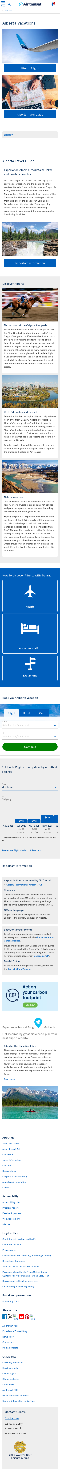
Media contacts (10, 1347)
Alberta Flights (30, 68)
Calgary (8, 134)
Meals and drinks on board (15, 1395)
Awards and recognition (14, 1181)
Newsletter (8, 1336)
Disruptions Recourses (13, 1260)
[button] (11, 713)
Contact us (7, 1342)
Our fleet (7, 1165)
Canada (8, 10)
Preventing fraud (10, 1301)
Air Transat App (10, 1325)
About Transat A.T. (11, 1148)
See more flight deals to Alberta (20, 850)
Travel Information (11, 1159)
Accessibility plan (11, 1202)
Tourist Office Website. (19, 968)
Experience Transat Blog (14, 1331)
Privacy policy (9, 1250)
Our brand (7, 1154)
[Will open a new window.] (4, 1317)
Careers (6, 1187)
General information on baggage (18, 1400)
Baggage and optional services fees (20, 1281)
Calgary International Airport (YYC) (24, 884)
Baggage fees (9, 1170)
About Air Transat (11, 1143)
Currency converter (12, 1362)
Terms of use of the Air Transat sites (20, 1266)
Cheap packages (10, 1378)
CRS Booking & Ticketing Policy (18, 1286)
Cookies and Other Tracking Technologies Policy (26, 1255)
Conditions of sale (11, 1244)
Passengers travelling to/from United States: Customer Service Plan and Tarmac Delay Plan (25, 1273)
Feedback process (11, 1213)
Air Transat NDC (10, 1389)
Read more (9, 1079)
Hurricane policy (11, 1367)
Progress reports (10, 1207)
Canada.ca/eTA (41, 955)
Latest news (8, 1384)
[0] (8, 815)
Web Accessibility (11, 1218)
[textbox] (30, 724)
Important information (30, 263)
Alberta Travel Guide (30, 114)
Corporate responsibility (14, 1176)
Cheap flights (9, 1373)
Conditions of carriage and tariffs (19, 1239)
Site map (6, 1224)
